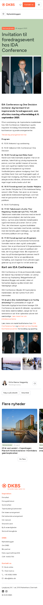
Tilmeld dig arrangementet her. (14, 135)
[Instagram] (6, 591)
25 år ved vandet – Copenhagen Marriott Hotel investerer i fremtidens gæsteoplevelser (19, 450)
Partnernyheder (8, 28)
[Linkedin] (3, 591)
